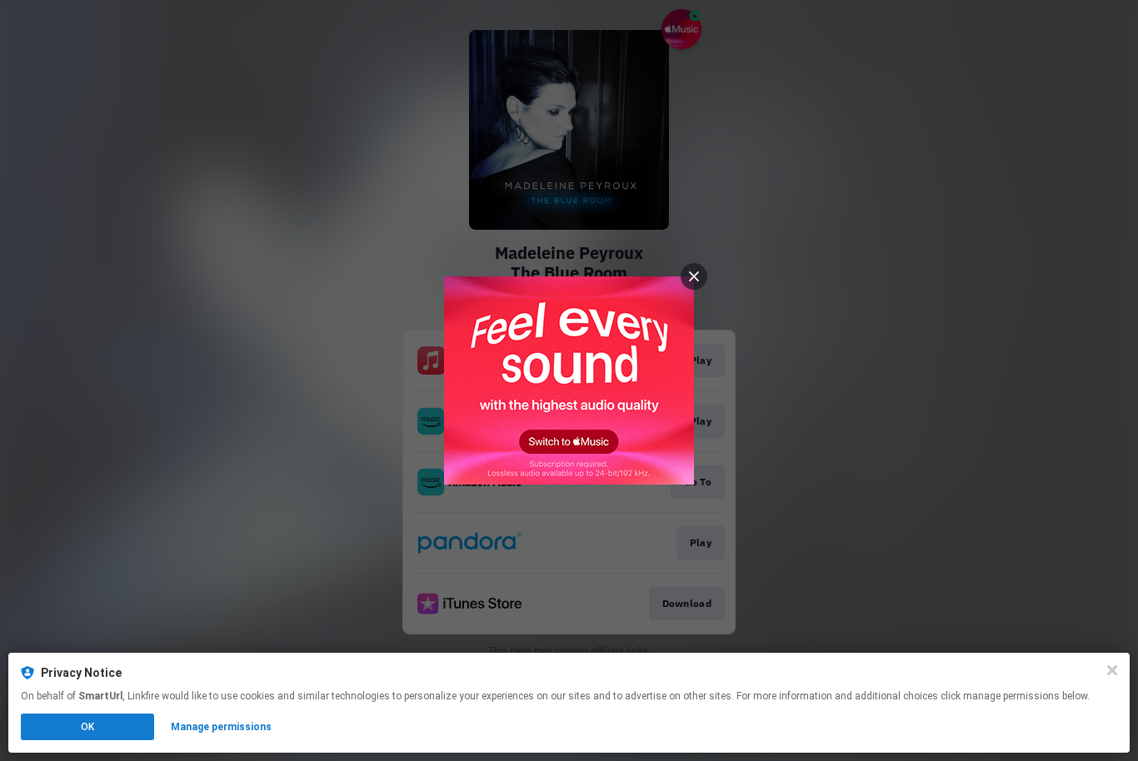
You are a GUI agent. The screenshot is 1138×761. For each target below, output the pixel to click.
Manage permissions (221, 727)
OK (87, 727)
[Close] (1112, 670)
